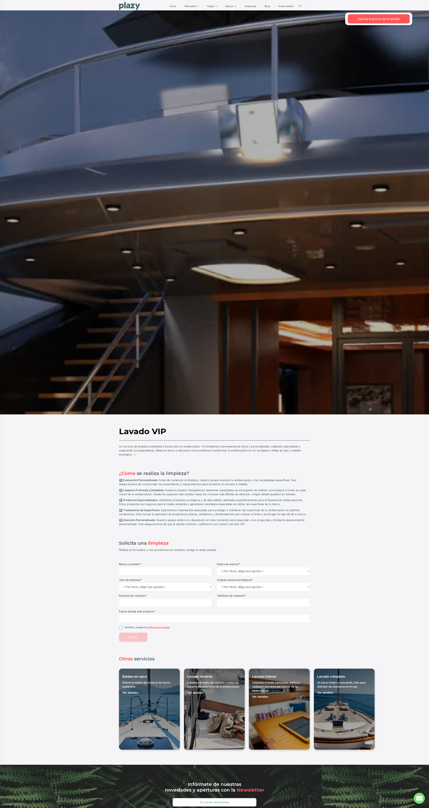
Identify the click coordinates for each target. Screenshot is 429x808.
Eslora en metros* (228, 564)
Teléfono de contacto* (231, 595)
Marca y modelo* (130, 564)
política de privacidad (158, 627)
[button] (302, 6)
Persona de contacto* (133, 595)
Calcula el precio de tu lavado (379, 19)
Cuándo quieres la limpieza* (235, 580)
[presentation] (123, 709)
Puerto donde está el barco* (137, 611)
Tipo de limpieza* (130, 580)
